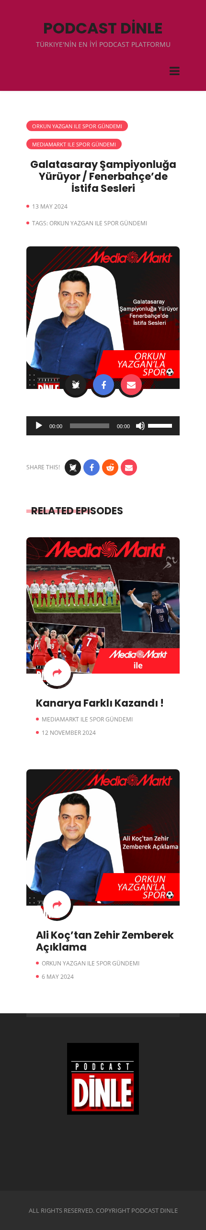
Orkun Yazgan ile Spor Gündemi (77, 126)
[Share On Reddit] (110, 467)
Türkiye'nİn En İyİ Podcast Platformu (103, 44)
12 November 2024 (69, 733)
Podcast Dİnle (103, 28)
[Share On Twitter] (75, 384)
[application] (103, 425)
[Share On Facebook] (103, 384)
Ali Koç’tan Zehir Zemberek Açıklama (105, 941)
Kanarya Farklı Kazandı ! (100, 703)
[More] (57, 672)
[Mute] (140, 426)
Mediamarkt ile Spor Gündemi (74, 144)
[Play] (39, 426)
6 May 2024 (58, 977)
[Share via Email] (131, 384)
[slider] (161, 424)
